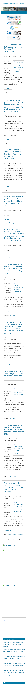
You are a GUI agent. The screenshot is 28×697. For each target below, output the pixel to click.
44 (22, 539)
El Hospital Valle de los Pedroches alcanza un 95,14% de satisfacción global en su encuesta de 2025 (14, 429)
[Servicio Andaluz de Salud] (9, 545)
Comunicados (15, 92)
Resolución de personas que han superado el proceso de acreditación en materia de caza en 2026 (13, 200)
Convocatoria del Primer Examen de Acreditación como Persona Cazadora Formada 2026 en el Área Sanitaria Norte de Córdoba (14, 327)
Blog (10, 92)
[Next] (3, 541)
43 (19, 539)
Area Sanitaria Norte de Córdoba (10, 693)
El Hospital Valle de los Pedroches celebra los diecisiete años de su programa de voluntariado (13, 153)
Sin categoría (12, 143)
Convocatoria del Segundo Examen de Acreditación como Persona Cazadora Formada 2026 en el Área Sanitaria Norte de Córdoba (14, 105)
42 (16, 539)
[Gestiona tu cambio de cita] (14, 564)
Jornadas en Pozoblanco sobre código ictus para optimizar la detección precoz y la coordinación (14, 374)
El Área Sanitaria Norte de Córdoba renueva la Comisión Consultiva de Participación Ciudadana (14, 48)
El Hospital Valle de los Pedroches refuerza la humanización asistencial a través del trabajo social (13, 268)
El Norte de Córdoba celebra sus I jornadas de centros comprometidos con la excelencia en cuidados (14, 487)
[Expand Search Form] (25, 12)
